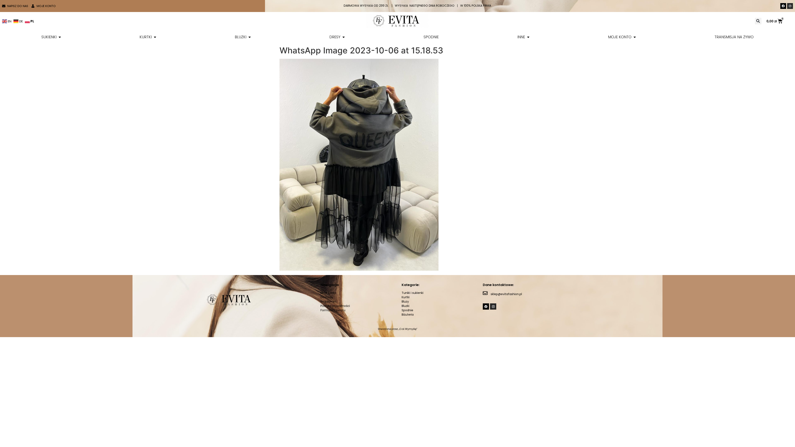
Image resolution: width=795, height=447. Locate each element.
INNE (521, 37)
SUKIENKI (49, 37)
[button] (758, 21)
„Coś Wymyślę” (408, 329)
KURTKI (146, 37)
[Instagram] (790, 6)
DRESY (334, 37)
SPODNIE (431, 37)
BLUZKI (240, 37)
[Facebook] (783, 6)
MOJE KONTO (619, 37)
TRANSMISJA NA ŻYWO (734, 37)
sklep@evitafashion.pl (506, 294)
